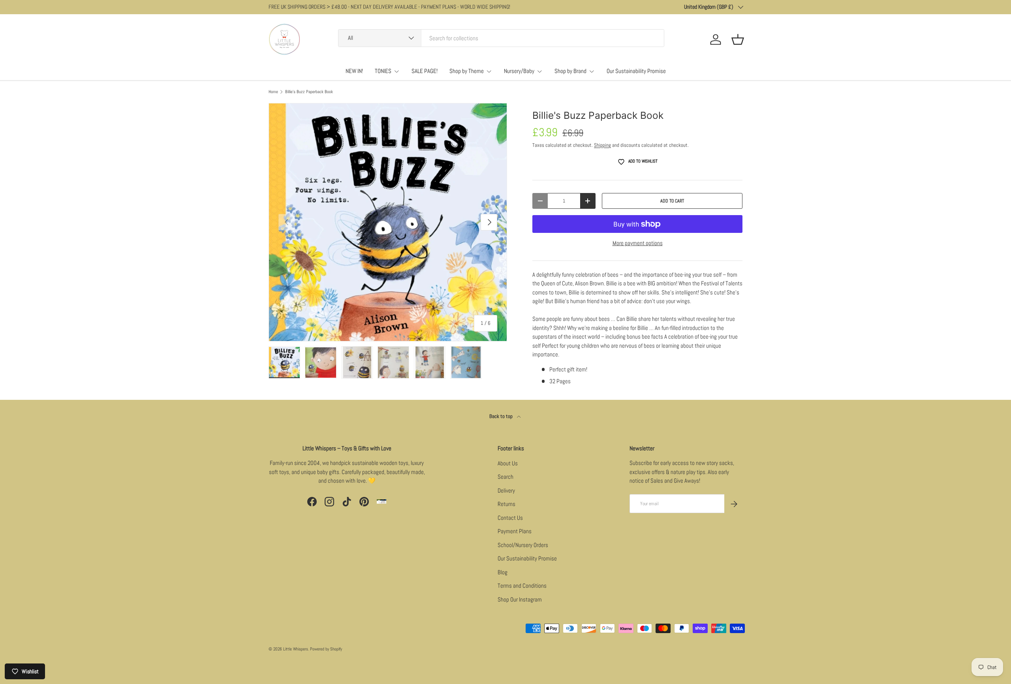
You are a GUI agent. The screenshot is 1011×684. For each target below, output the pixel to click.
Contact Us (510, 517)
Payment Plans (515, 531)
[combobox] (501, 38)
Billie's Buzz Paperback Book (309, 92)
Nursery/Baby (519, 71)
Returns (506, 504)
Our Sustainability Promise (636, 71)
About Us (508, 463)
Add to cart (672, 201)
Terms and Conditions (522, 585)
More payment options (638, 243)
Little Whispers (295, 649)
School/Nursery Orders (523, 545)
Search (505, 476)
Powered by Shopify (326, 649)
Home (273, 92)
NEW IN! (354, 71)
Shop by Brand (570, 71)
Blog (502, 572)
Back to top (501, 416)
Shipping (602, 145)
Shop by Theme (466, 71)
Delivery (506, 490)
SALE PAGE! (425, 71)
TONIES (383, 71)
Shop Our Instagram (520, 599)
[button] (737, 39)
